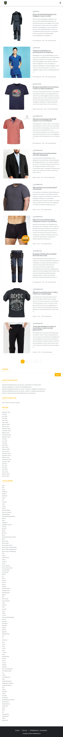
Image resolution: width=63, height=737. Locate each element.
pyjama (4, 629)
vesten (4, 689)
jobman (4, 580)
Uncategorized (37, 40)
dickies (4, 518)
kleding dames (6, 588)
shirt (3, 642)
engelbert (4, 522)
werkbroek (5, 697)
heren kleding (6, 566)
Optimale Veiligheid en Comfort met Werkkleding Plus (17, 387)
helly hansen (5, 557)
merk (3, 611)
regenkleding (5, 634)
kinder (4, 584)
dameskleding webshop (8, 516)
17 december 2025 (38, 184)
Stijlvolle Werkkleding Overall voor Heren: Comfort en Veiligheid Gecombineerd (23, 389)
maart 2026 (5, 422)
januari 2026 (5, 426)
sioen (3, 650)
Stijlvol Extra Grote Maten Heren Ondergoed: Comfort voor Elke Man (45, 220)
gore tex (4, 533)
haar (3, 553)
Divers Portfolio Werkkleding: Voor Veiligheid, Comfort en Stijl (45, 15)
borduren (4, 496)
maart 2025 (5, 447)
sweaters (4, 667)
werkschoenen (6, 704)
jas (3, 576)
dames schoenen (6, 512)
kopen (3, 594)
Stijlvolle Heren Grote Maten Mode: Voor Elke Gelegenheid (45, 154)
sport (3, 654)
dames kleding (6, 510)
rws (3, 636)
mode (3, 613)
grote (35, 209)
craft (3, 504)
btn (3, 500)
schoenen (4, 640)
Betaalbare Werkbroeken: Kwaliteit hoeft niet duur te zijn (44, 254)
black (3, 489)
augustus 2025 (6, 437)
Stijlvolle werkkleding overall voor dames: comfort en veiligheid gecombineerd (23, 391)
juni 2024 (4, 465)
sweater (4, 664)
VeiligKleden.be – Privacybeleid (38, 730)
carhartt (4, 502)
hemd (3, 559)
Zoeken (5, 369)
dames (35, 352)
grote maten (37, 177)
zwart (3, 718)
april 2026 (5, 420)
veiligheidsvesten (7, 685)
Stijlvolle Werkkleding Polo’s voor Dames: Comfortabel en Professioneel (21, 385)
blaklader (4, 491)
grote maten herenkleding (9, 547)
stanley (4, 658)
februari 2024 (6, 474)
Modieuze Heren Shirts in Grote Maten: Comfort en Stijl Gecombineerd (46, 87)
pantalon (4, 621)
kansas (4, 582)
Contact (17, 730)
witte (3, 710)
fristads (4, 526)
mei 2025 (4, 443)
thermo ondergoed (7, 669)
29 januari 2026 (37, 84)
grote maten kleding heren (9, 549)
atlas (3, 485)
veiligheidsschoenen (7, 683)
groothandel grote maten (9, 537)
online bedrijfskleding (8, 617)
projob (4, 627)
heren (3, 564)
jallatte (4, 574)
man (3, 607)
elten (3, 520)
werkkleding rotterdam (8, 699)
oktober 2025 (5, 433)
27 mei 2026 (36, 11)
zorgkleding (5, 716)
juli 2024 (4, 463)
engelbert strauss (7, 524)
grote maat (5, 541)
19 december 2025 (38, 150)
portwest (4, 625)
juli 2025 (4, 439)
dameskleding (6, 514)
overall (4, 619)
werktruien (5, 706)
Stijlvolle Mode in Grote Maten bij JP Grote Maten (45, 188)
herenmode (5, 572)
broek (3, 498)
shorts (3, 648)
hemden (4, 561)
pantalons (5, 623)
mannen (4, 609)
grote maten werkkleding (9, 551)
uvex (3, 679)
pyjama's (4, 632)
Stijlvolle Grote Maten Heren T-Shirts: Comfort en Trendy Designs (45, 293)
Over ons (24, 730)
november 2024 (6, 455)
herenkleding (5, 570)
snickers (4, 652)
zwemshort (5, 720)
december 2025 (6, 428)
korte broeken (6, 601)
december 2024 (6, 453)
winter (4, 708)
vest (3, 687)
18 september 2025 (38, 289)
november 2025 (6, 430)
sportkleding (5, 656)
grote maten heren (38, 109)
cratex (3, 506)
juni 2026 (4, 416)
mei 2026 (4, 418)
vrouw (3, 693)
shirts (3, 644)
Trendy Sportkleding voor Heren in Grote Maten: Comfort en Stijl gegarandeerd (44, 328)
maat (3, 603)
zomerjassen (5, 714)
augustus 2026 (6, 412)
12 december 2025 (38, 216)
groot (35, 316)
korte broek (5, 599)
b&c (3, 487)
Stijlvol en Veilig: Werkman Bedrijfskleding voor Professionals (19, 393)
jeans (3, 578)
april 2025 (5, 445)
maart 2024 (5, 472)
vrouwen (4, 695)
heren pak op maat (7, 568)
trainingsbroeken (6, 671)
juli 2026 (4, 414)
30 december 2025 (38, 116)
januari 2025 (5, 451)
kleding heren (6, 590)
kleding (4, 586)
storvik (4, 660)
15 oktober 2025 (37, 251)
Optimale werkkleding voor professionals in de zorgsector (43, 51)
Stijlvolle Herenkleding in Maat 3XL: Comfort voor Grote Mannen (44, 120)
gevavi (3, 531)
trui (3, 673)
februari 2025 (6, 449)
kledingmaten (6, 592)
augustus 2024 (6, 461)
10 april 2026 (36, 47)
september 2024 (6, 459)
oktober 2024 (5, 457)
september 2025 (6, 435)
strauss (4, 662)
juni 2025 (4, 441)
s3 (2, 638)
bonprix (4, 493)
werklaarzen (5, 702)
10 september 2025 (38, 323)
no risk (4, 615)
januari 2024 (5, 476)
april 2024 (5, 470)
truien (3, 675)
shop (3, 646)
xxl (3, 712)
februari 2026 (6, 424)
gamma (4, 528)
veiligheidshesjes (6, 681)
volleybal (4, 691)
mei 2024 (4, 468)
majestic (4, 605)
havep (3, 555)
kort (3, 596)
